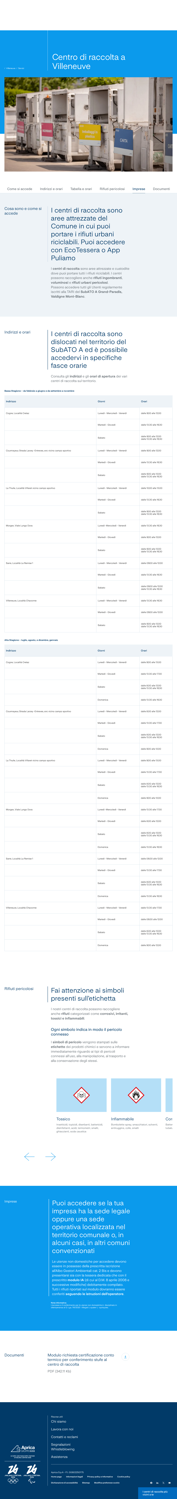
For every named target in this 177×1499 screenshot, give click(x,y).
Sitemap (86, 1483)
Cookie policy (123, 1477)
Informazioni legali (74, 1477)
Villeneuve (10, 68)
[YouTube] (170, 1483)
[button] (19, 189)
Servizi (21, 68)
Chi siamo (58, 1421)
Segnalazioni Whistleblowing (63, 1446)
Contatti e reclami (64, 1437)
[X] (163, 1483)
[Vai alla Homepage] (22, 1464)
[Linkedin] (157, 1483)
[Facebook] (151, 1483)
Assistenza (59, 1457)
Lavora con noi (62, 1429)
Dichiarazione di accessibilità (64, 1483)
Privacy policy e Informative (100, 1477)
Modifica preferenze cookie (106, 1483)
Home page (56, 1477)
